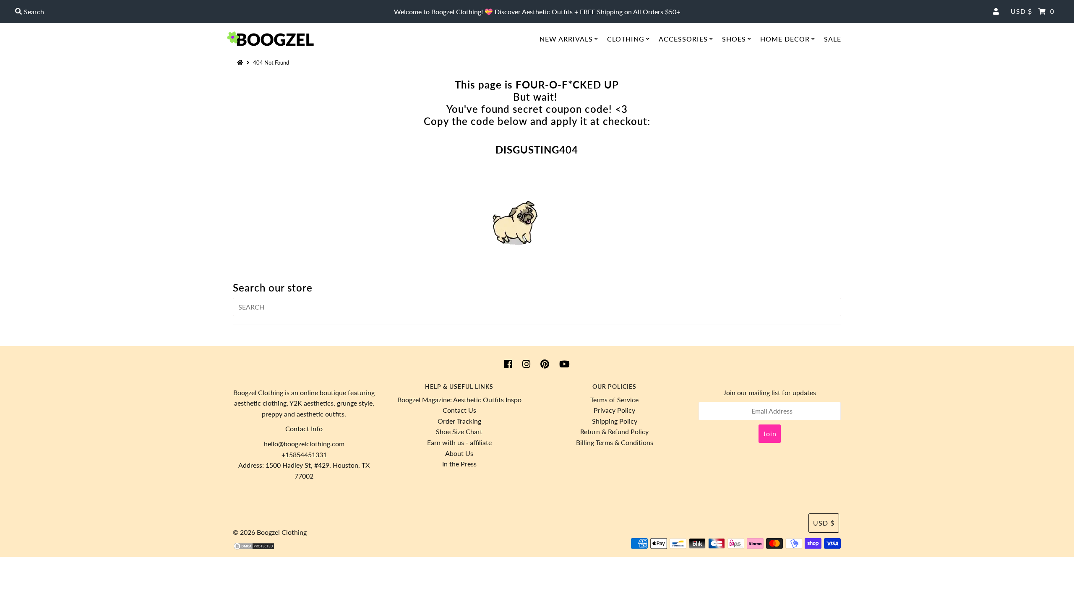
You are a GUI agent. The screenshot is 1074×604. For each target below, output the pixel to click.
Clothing (625, 39)
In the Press (459, 464)
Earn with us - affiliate (459, 442)
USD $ (1021, 11)
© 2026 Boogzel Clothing (270, 532)
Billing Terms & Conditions (614, 442)
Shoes (734, 39)
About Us (459, 453)
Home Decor (785, 39)
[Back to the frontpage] (241, 62)
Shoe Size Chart (459, 431)
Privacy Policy (614, 410)
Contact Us (459, 410)
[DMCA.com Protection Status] (254, 548)
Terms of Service (614, 400)
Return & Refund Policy (614, 431)
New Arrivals (566, 39)
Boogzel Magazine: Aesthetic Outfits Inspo (459, 400)
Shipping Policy (614, 421)
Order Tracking (459, 421)
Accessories (683, 39)
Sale (832, 39)
